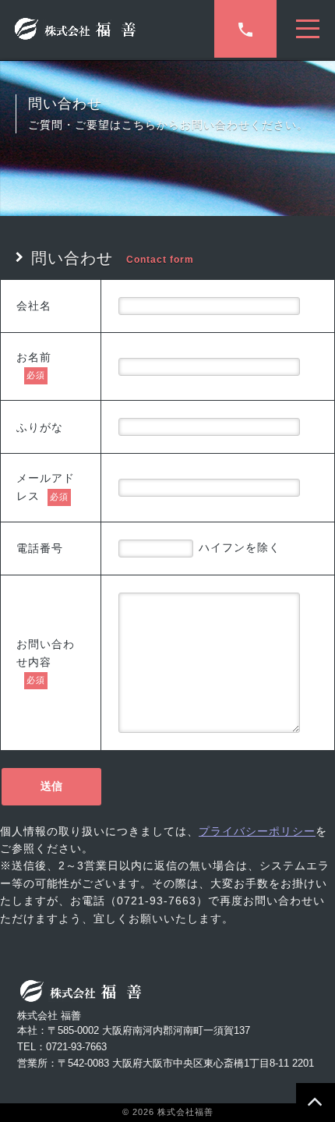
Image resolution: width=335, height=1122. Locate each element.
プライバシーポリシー (257, 831)
